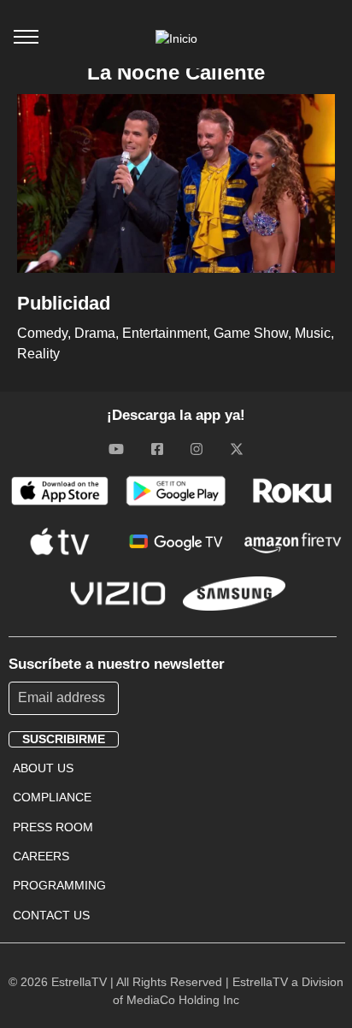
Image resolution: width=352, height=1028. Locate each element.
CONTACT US (51, 915)
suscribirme (63, 739)
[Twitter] (236, 449)
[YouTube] (116, 449)
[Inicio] (176, 38)
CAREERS (41, 856)
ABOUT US (43, 768)
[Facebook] (157, 449)
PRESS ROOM (53, 827)
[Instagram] (196, 449)
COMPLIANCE (52, 797)
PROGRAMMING (59, 885)
